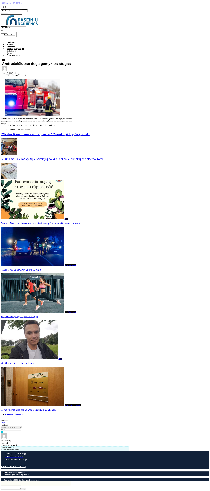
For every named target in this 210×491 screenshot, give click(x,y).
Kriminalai (11, 51)
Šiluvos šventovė (13, 55)
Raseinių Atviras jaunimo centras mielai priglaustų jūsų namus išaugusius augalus (40, 223)
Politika (10, 44)
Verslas (10, 53)
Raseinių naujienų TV (15, 49)
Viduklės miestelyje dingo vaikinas (17, 363)
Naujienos (11, 42)
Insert (23, 489)
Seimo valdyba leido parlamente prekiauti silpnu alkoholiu (28, 410)
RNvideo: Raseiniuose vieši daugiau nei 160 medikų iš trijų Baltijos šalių (45, 134)
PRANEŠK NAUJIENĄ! (13, 466)
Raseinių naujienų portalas (11, 3)
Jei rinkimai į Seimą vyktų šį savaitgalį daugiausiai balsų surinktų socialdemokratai (52, 159)
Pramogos (72, 312)
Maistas (71, 405)
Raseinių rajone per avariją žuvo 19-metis (21, 270)
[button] (66, 37)
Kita (3, 60)
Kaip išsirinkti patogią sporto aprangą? (19, 316)
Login (3, 423)
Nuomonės (11, 47)
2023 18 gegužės (13, 75)
